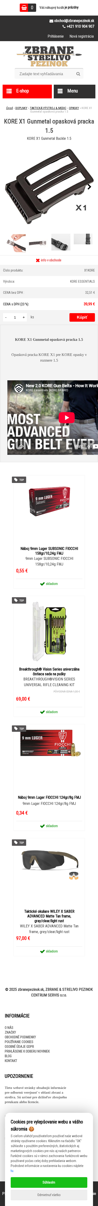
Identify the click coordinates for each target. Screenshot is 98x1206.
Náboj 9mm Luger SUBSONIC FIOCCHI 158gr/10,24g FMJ (49, 551)
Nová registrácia (81, 36)
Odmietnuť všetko (49, 1195)
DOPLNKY (21, 108)
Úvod (9, 108)
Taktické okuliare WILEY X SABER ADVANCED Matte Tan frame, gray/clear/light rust (49, 916)
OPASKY (74, 108)
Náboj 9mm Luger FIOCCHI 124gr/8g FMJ (49, 797)
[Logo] (49, 56)
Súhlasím (49, 1182)
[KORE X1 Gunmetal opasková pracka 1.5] (49, 187)
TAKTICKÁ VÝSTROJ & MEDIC (48, 108)
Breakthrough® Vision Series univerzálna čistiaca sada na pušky (49, 671)
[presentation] (9, 187)
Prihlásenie (56, 36)
